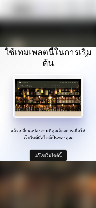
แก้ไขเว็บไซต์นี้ (48, 155)
